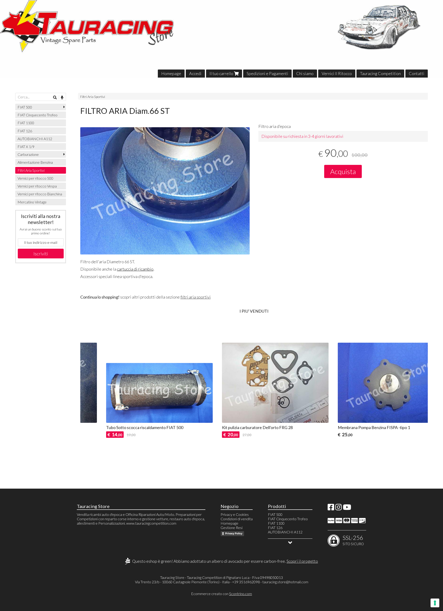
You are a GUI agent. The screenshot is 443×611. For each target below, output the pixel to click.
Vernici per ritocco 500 (35, 178)
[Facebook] (331, 508)
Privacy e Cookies (235, 514)
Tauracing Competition (380, 73)
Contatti (416, 73)
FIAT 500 (25, 107)
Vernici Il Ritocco (337, 73)
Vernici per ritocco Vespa (37, 186)
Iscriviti (40, 253)
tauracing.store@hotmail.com (285, 582)
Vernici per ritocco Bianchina (40, 194)
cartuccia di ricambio (135, 269)
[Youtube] (347, 508)
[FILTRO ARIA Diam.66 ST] (165, 190)
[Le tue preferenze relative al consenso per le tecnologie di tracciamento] (435, 603)
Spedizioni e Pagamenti (267, 73)
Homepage (171, 73)
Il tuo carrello (222, 73)
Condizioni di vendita (237, 519)
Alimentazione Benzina (35, 162)
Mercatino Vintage (32, 202)
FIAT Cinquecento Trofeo (37, 115)
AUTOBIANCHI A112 (35, 138)
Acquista (343, 171)
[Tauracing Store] (221, 39)
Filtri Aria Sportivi (92, 97)
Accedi (195, 73)
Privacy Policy (233, 533)
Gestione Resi (231, 527)
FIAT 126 (25, 131)
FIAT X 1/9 (26, 146)
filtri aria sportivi (195, 296)
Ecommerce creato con (221, 593)
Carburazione (28, 154)
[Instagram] (338, 508)
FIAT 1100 (26, 123)
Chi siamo (305, 73)
